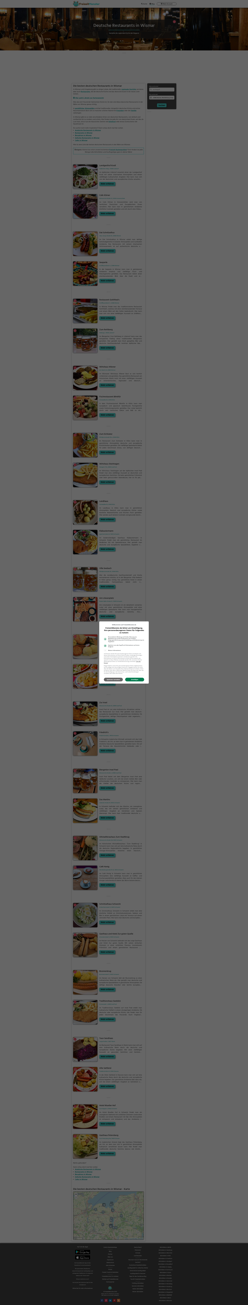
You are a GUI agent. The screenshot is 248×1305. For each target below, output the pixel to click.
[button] (124, 650)
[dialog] (124, 652)
